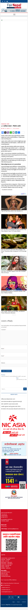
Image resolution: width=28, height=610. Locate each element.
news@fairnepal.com (5, 589)
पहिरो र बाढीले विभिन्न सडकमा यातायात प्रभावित (9, 404)
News (8, 123)
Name (2, 348)
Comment (3, 329)
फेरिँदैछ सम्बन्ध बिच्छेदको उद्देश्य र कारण (8, 399)
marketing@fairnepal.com (6, 591)
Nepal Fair (8, 604)
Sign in (14, 601)
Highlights (3, 123)
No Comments (16, 128)
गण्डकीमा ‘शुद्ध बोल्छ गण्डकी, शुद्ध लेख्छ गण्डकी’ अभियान (11, 406)
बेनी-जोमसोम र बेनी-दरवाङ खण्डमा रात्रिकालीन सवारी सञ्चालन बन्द (13, 408)
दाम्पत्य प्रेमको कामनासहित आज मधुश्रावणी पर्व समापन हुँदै (11, 401)
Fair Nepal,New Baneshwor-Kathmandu (10, 583)
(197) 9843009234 (6, 585)
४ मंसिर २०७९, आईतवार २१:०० (7, 128)
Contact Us (24, 601)
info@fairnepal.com (5, 587)
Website (3, 362)
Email (2, 355)
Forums (18, 601)
